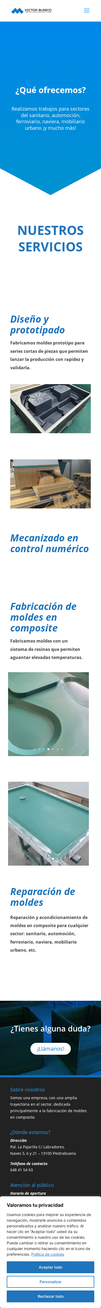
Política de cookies (47, 1254)
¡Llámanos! (50, 1048)
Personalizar (50, 1281)
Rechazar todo (51, 1296)
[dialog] (50, 1252)
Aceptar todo (50, 1267)
